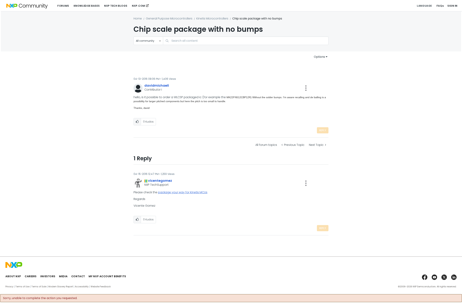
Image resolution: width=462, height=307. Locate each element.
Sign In (452, 6)
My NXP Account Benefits (107, 276)
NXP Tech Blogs (115, 6)
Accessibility (82, 287)
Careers (31, 276)
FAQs (440, 6)
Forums (63, 6)
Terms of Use (22, 287)
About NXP (13, 276)
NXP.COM (138, 6)
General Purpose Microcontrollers (169, 18)
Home (138, 18)
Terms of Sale (38, 287)
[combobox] (245, 40)
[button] (305, 88)
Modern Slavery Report (60, 287)
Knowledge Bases (87, 6)
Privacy (9, 287)
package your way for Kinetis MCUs (182, 192)
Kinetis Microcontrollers (212, 18)
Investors (47, 276)
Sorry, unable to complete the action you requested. (40, 298)
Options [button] (319, 57)
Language (424, 6)
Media (63, 276)
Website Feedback (101, 287)
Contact (78, 276)
